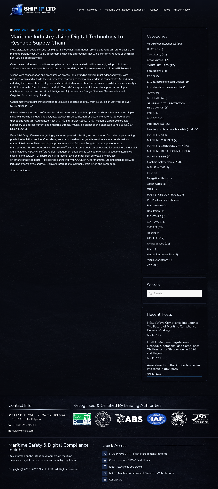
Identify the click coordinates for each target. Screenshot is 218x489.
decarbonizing (155, 71)
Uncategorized (155, 244)
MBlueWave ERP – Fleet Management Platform (138, 454)
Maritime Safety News (160, 162)
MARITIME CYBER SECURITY (165, 146)
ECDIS (151, 76)
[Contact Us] (104, 479)
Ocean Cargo (154, 184)
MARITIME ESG (156, 156)
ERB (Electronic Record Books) (165, 82)
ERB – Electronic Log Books (126, 467)
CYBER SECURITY (158, 65)
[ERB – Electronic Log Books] (104, 466)
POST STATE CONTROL (161, 195)
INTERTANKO (155, 124)
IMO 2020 (153, 118)
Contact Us (115, 480)
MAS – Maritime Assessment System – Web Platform (141, 473)
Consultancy (154, 54)
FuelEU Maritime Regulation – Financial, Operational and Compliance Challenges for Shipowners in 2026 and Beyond (173, 347)
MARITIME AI (155, 135)
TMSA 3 (152, 227)
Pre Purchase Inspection (161, 200)
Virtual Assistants (157, 260)
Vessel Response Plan (160, 254)
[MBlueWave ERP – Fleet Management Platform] (104, 453)
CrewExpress (155, 60)
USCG (150, 249)
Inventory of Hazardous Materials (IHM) (170, 129)
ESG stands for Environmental (164, 87)
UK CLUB (153, 238)
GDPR (151, 93)
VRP (150, 265)
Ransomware (155, 205)
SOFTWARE (154, 222)
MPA (150, 173)
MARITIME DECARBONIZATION (167, 151)
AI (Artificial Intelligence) (161, 44)
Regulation (153, 211)
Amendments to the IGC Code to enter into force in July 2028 (173, 367)
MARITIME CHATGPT (160, 140)
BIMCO (151, 49)
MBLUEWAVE (156, 167)
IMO (149, 113)
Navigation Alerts (157, 178)
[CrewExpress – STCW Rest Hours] (104, 460)
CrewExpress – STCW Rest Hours (129, 460)
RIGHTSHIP (154, 216)
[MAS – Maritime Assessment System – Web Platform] (104, 473)
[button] (94, 10)
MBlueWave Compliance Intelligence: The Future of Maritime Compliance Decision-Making (173, 326)
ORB (150, 189)
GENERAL (153, 98)
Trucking (152, 233)
